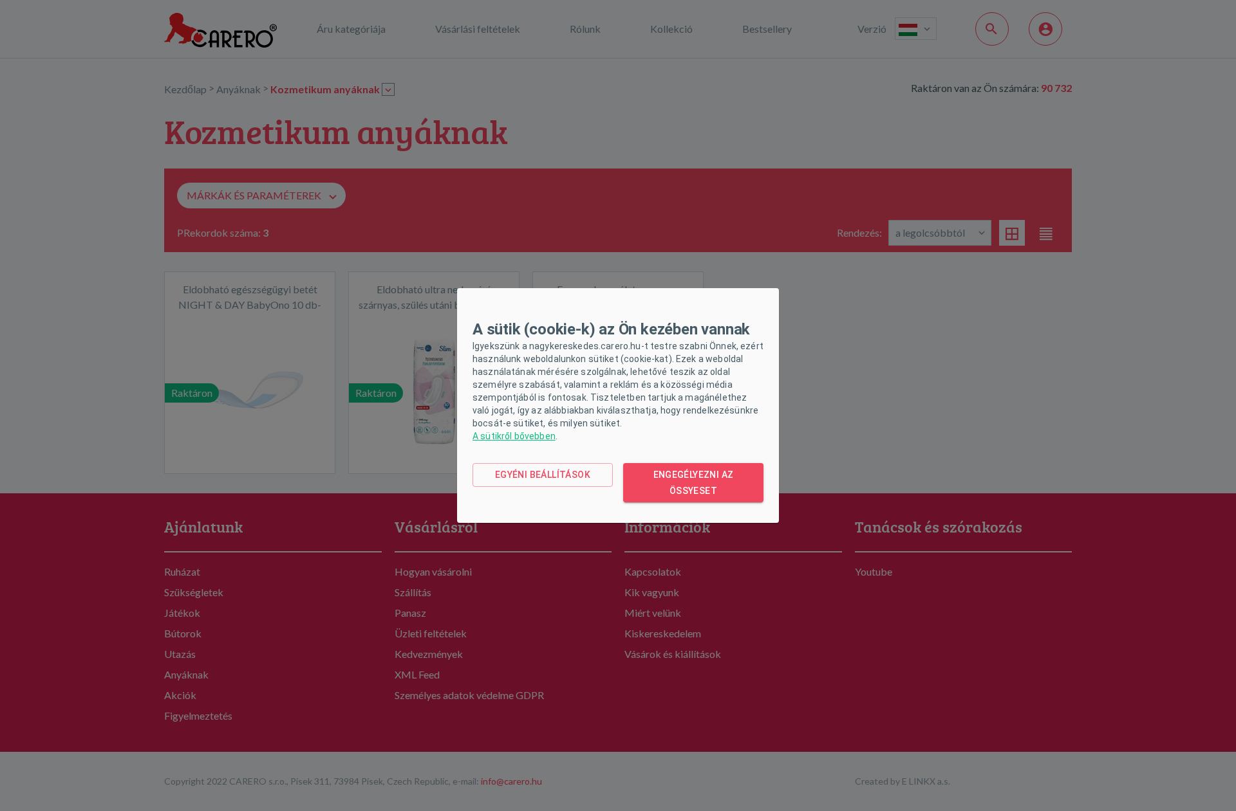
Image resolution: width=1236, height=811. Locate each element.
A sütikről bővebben (514, 436)
